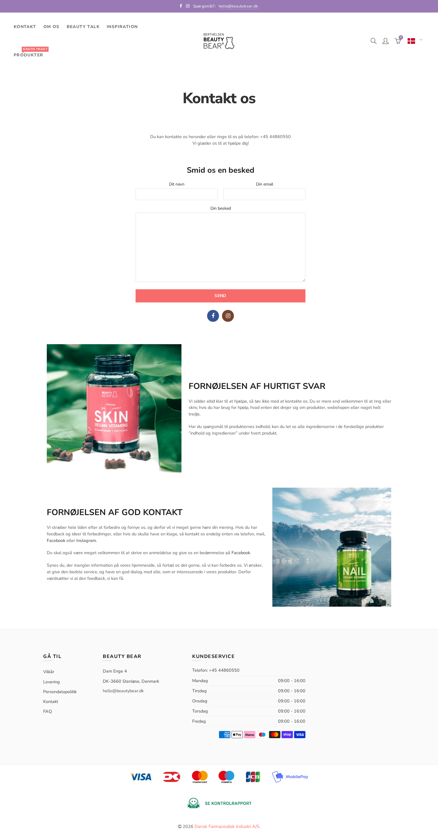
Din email (264, 184)
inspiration (122, 27)
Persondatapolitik (60, 692)
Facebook (213, 316)
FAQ (47, 711)
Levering (51, 682)
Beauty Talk (83, 27)
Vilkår (48, 672)
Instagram (228, 316)
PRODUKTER (30, 52)
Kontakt (25, 27)
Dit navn (176, 184)
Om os (52, 27)
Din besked (220, 208)
